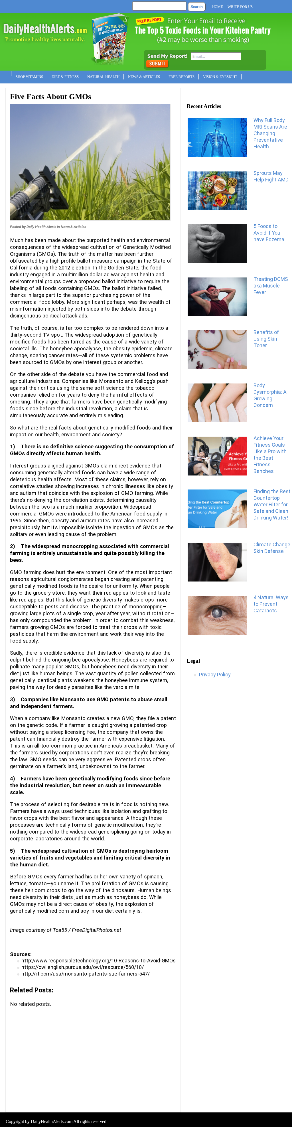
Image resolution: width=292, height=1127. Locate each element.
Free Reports (181, 77)
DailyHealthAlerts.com (51, 1121)
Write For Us (240, 7)
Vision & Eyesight (220, 77)
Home (217, 7)
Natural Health (103, 77)
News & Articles (144, 77)
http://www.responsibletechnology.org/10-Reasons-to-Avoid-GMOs (98, 961)
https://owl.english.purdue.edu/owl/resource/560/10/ (82, 967)
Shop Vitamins (29, 77)
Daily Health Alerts (41, 227)
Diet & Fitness (65, 77)
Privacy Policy (215, 675)
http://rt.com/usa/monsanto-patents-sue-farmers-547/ (85, 974)
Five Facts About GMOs (50, 96)
